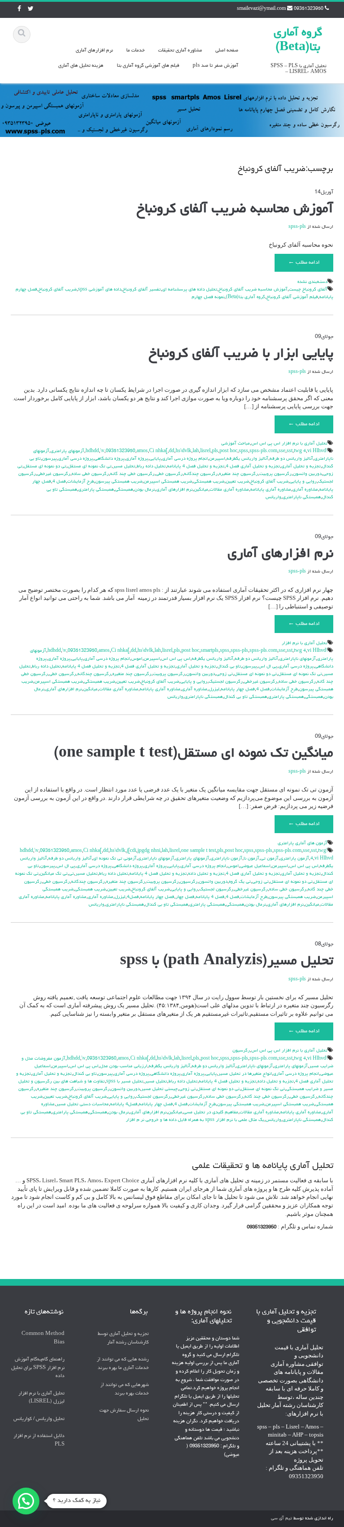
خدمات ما (135, 50)
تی (71, 874)
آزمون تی (270, 858)
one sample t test (198, 851)
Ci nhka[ (158, 451)
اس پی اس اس (175, 659)
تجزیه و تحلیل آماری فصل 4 (253, 466)
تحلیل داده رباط (151, 466)
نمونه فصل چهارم (208, 297)
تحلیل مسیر (124, 466)
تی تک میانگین (54, 874)
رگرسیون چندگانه (201, 474)
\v (102, 451)
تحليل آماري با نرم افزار (304, 643)
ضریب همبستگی (209, 481)
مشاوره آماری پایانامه (270, 489)
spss (243, 451)
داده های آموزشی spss (99, 289)
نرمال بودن (144, 489)
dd (171, 451)
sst (289, 451)
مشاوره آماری (305, 489)
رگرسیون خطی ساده (90, 474)
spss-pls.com (263, 451)
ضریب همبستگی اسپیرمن (168, 481)
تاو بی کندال (229, 666)
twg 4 (300, 451)
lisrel (205, 451)
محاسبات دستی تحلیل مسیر (82, 1104)
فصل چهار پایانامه (238, 689)
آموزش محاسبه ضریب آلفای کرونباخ (235, 209)
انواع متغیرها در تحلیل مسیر (245, 1074)
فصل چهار (185, 897)
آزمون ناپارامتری (226, 858)
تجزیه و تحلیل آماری (301, 466)
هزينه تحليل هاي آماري (80, 65)
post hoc (228, 451)
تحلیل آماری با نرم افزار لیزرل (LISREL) (41, 1397)
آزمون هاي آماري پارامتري (302, 843)
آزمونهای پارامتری (67, 451)
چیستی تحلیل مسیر (159, 1089)
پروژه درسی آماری (75, 459)
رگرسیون (189, 882)
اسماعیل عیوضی (255, 866)
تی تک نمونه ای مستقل (90, 466)
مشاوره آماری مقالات (229, 489)
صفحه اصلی (226, 50)
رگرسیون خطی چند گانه (132, 474)
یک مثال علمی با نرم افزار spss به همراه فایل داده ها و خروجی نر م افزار (195, 1120)
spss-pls (297, 227)
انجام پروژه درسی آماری (185, 459)
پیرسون (49, 459)
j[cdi (131, 851)
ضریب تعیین (237, 481)
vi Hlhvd (316, 451)
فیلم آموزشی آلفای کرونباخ (292, 297)
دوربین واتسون (307, 474)
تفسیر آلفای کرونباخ (142, 289)
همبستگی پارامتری (96, 489)
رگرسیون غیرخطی (53, 474)
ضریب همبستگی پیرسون (118, 481)
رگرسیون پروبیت (275, 474)
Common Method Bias (43, 1338)
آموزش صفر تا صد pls (215, 65)
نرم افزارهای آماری (94, 50)
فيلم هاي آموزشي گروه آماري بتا (148, 65)
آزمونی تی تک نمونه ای (115, 858)
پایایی (155, 459)
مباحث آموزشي (235, 443)
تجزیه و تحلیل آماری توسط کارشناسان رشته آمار (123, 1338)
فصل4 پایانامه (124, 1104)
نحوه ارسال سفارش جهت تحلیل (124, 1414)
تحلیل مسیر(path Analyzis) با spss (226, 962)
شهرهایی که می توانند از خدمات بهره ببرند (124, 1389)
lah (196, 451)
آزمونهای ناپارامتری (298, 659)
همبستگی (124, 489)
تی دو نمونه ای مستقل (45, 466)
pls (215, 451)
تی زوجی (224, 674)
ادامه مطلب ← (304, 263)
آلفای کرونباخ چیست (308, 289)
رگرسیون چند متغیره (238, 474)
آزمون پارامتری (294, 858)
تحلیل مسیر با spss (124, 1081)
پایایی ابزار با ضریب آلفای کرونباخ (241, 354)
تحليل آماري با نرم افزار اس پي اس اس (289, 443)
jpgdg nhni (149, 851)
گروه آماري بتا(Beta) (245, 297)
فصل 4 (59, 481)
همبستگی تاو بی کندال (245, 697)
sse (282, 451)
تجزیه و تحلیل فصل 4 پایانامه (195, 466)
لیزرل (214, 689)
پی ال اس (267, 666)
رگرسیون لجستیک (226, 681)
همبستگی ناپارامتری (302, 497)
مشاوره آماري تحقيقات (180, 50)
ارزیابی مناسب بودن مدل (123, 1066)
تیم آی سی (281, 1518)
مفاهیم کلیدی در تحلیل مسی (211, 1112)
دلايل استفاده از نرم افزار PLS (38, 1440)
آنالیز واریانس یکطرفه (247, 459)
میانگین (201, 489)
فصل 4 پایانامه (210, 897)
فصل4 (133, 897)
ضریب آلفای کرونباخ (58, 289)
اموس (136, 659)
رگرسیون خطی (169, 474)
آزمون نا (251, 858)
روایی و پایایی (303, 481)
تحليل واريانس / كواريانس (38, 1419)
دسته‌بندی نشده (312, 282)
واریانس (273, 497)
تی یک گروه (240, 882)
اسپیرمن (217, 459)
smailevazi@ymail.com (261, 9)
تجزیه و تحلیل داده (206, 874)
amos (142, 451)
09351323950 (120, 451)
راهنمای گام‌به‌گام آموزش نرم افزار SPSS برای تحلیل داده (37, 1367)
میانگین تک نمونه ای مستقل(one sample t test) (193, 754)
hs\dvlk (183, 451)
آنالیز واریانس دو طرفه (291, 459)
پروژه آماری (137, 459)
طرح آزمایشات (80, 481)
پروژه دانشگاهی (110, 459)
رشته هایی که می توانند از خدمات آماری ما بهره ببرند (123, 1363)
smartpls (210, 651)
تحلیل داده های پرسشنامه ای (189, 289)
